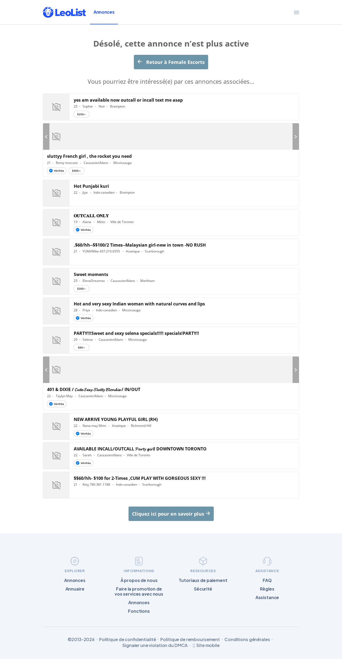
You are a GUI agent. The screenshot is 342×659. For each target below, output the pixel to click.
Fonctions (139, 611)
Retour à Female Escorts (175, 62)
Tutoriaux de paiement (203, 580)
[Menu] (296, 12)
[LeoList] (64, 12)
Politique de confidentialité (127, 639)
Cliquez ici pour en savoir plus (168, 514)
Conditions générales (247, 639)
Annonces (104, 12)
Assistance (267, 597)
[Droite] (296, 136)
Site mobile (208, 645)
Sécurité (203, 588)
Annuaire (74, 588)
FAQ (267, 580)
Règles (267, 588)
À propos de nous (139, 580)
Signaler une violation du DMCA (155, 645)
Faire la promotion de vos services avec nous (139, 591)
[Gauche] (46, 136)
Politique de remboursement (190, 639)
